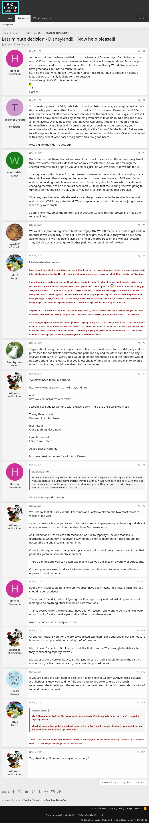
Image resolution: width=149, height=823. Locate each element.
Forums (23, 18)
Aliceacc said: (39, 710)
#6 (143, 342)
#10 (143, 581)
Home (8, 18)
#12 (143, 671)
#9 (143, 505)
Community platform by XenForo (74, 815)
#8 (143, 464)
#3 (143, 152)
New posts (7, 24)
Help (129, 808)
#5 (143, 255)
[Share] (139, 51)
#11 (143, 630)
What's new (40, 18)
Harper (8, 44)
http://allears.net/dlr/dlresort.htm (50, 399)
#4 (143, 224)
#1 (143, 51)
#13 (143, 702)
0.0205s (122, 819)
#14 (143, 751)
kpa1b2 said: (38, 471)
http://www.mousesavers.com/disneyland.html (58, 387)
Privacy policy (116, 808)
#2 (143, 100)
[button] (50, 18)
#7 (143, 373)
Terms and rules (98, 808)
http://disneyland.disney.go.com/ (44, 262)
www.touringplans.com (93, 569)
